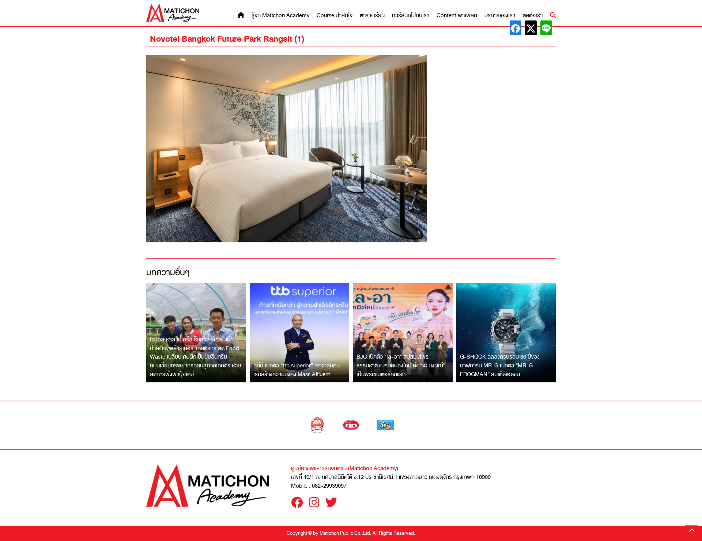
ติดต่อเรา (532, 15)
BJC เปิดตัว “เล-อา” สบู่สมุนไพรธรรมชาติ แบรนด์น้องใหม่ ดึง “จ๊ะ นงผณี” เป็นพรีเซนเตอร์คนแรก (400, 365)
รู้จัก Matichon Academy (280, 15)
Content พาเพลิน (457, 15)
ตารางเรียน (372, 15)
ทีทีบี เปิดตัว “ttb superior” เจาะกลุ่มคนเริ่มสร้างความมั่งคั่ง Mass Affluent (296, 370)
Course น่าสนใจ (334, 15)
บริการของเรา (499, 15)
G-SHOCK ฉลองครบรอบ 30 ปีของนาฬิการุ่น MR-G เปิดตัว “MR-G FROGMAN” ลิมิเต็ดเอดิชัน (500, 365)
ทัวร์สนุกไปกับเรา (410, 15)
